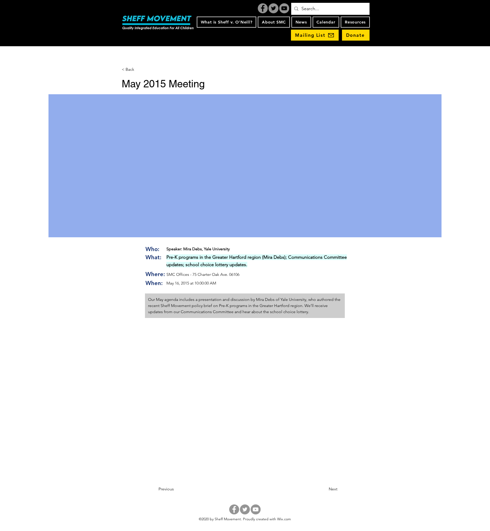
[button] (226, 22)
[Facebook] (263, 8)
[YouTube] (284, 8)
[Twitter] (273, 8)
